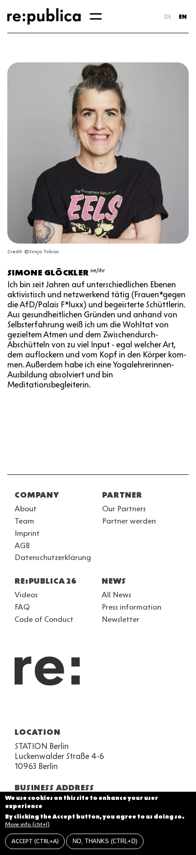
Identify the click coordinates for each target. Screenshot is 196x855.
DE (168, 16)
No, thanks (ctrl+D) (104, 841)
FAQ (22, 606)
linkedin (85, 710)
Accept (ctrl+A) (35, 841)
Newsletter (120, 619)
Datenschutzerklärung (53, 557)
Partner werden (129, 520)
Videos (26, 594)
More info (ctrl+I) (27, 824)
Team (24, 520)
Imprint (27, 533)
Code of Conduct (44, 619)
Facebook (134, 710)
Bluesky (52, 710)
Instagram (36, 710)
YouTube (20, 710)
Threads (118, 710)
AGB (22, 545)
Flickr (102, 710)
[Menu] (95, 16)
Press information (131, 606)
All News (116, 594)
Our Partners (124, 508)
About (25, 508)
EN (183, 16)
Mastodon (69, 710)
